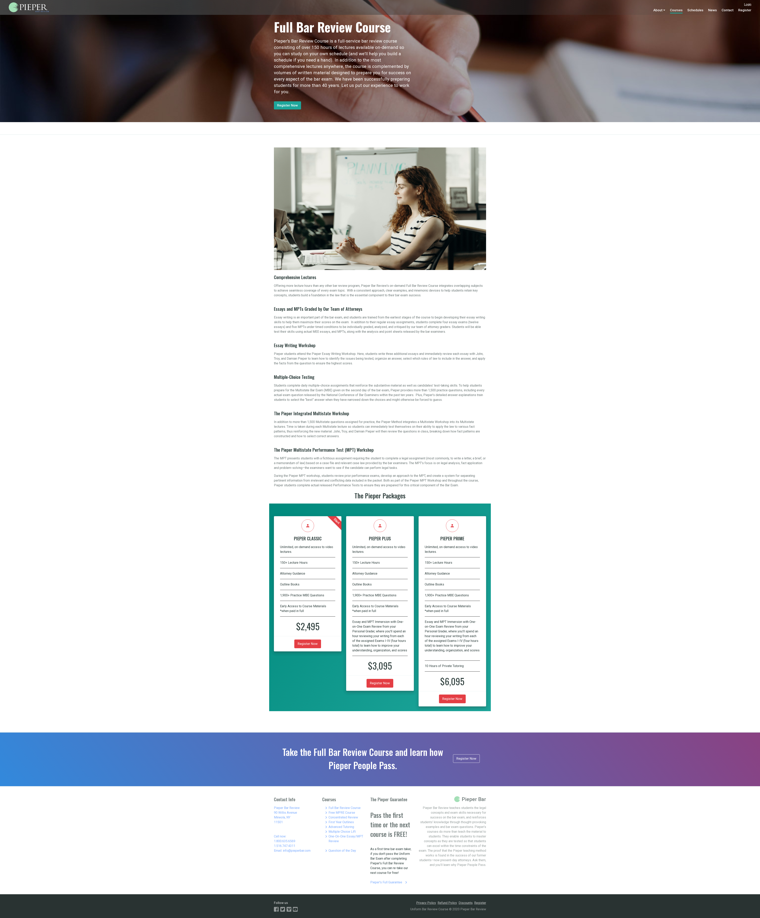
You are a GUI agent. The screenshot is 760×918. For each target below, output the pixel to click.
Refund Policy (447, 903)
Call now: (280, 836)
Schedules (695, 10)
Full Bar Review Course (342, 808)
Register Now (287, 105)
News (712, 10)
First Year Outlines (339, 822)
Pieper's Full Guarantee (389, 882)
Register (744, 10)
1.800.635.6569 (284, 841)
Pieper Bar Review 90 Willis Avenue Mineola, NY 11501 (287, 815)
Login (747, 4)
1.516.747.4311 (284, 846)
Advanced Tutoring (339, 827)
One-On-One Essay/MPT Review (343, 838)
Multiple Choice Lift (340, 831)
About (657, 10)
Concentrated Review (341, 817)
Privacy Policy (426, 903)
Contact (727, 10)
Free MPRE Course (339, 812)
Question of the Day (340, 850)
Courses (676, 10)
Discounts (466, 903)
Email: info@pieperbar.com (292, 850)
